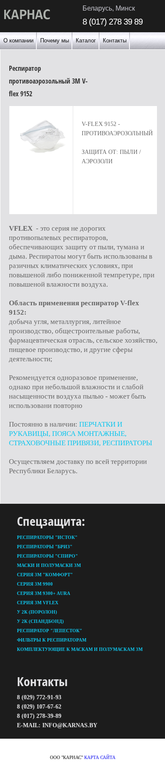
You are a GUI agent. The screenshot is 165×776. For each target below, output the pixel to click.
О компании (18, 40)
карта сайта (100, 757)
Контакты (114, 40)
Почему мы (54, 40)
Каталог (86, 40)
